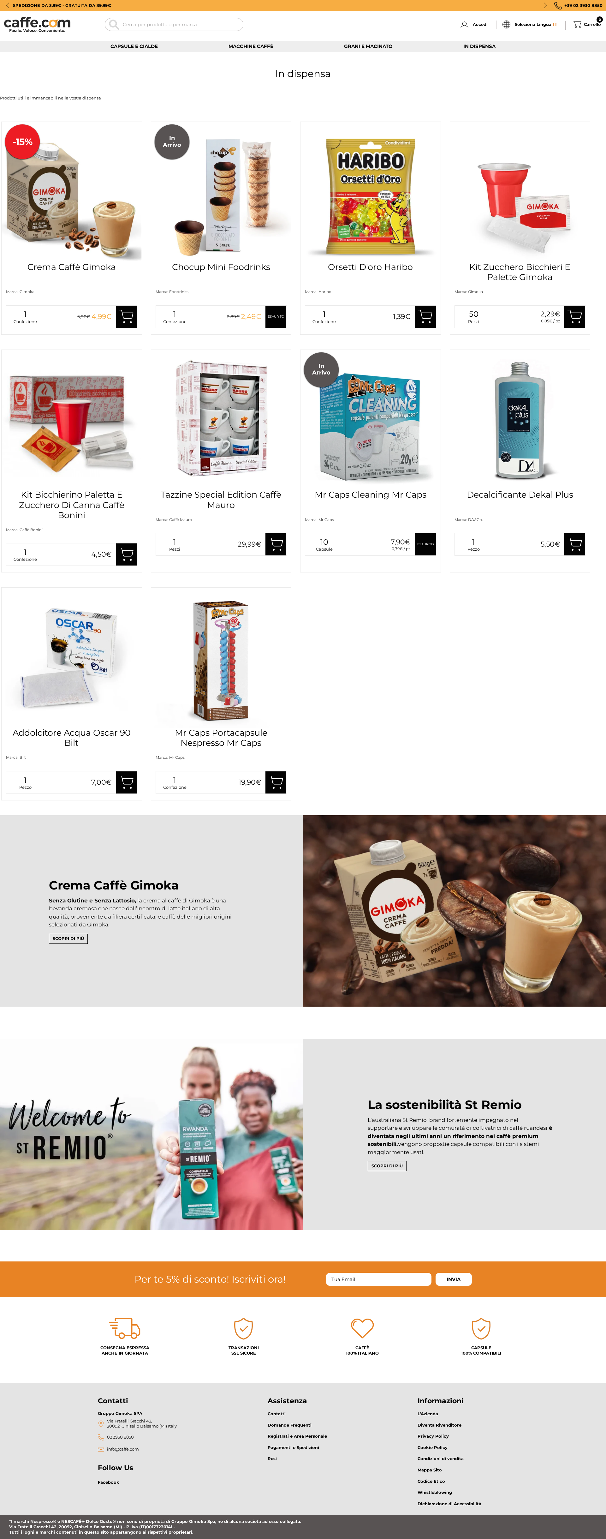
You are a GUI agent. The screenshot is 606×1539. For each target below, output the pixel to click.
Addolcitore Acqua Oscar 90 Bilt (72, 738)
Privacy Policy (433, 1436)
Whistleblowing (435, 1492)
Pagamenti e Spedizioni (293, 1447)
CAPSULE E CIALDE (134, 46)
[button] (7, 5)
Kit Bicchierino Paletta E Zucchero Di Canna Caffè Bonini (71, 504)
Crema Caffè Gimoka (71, 267)
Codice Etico (431, 1481)
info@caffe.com (123, 1449)
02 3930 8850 (120, 1437)
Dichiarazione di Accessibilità (449, 1503)
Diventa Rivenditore (439, 1425)
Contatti (277, 1413)
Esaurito (276, 316)
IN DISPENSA (479, 46)
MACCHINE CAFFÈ (251, 46)
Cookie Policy (433, 1447)
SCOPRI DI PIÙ (68, 938)
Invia (453, 1279)
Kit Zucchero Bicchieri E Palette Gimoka (519, 272)
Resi (272, 1458)
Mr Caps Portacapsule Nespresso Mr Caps (221, 738)
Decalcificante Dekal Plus (520, 494)
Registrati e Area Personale (297, 1436)
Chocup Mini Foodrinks (221, 267)
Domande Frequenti (290, 1425)
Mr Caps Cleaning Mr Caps (370, 494)
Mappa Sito (430, 1469)
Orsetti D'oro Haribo (370, 267)
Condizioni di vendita (441, 1458)
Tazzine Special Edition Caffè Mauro (221, 499)
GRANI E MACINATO (368, 46)
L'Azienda (428, 1413)
